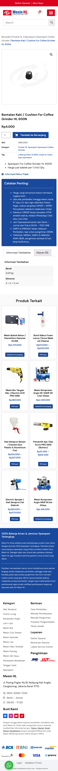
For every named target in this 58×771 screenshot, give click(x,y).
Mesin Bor (8, 628)
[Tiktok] (22, 716)
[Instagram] (11, 716)
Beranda (6, 36)
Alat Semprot (10, 609)
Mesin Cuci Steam (12, 632)
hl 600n (35, 154)
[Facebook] (5, 716)
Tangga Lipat (9, 665)
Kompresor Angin (11, 618)
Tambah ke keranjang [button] (15, 355)
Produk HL (17, 36)
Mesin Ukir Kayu (11, 656)
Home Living (9, 614)
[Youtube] (16, 716)
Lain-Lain (8, 623)
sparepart (27, 157)
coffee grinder (24, 154)
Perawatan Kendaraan (14, 660)
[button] (51, 12)
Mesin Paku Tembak (13, 646)
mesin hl (42, 154)
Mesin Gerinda (10, 637)
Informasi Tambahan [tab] (18, 252)
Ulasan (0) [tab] (42, 252)
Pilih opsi (43, 355)
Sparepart (29, 36)
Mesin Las (8, 642)
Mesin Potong (10, 651)
